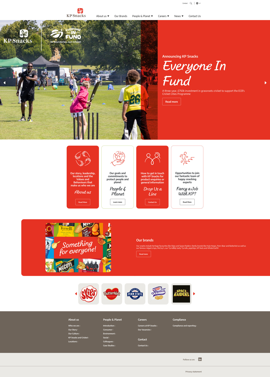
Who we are (73, 325)
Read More (82, 202)
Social (105, 337)
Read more (171, 100)
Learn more (117, 202)
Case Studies (108, 345)
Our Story (72, 329)
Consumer (107, 329)
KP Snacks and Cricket (78, 337)
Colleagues (108, 341)
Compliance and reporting (184, 325)
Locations (72, 341)
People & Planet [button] (141, 16)
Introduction (108, 325)
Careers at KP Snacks (147, 325)
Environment (109, 333)
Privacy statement (194, 371)
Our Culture (73, 333)
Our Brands (120, 16)
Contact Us (195, 16)
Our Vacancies (144, 329)
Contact (185, 3)
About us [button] (101, 16)
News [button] (177, 16)
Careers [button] (162, 16)
